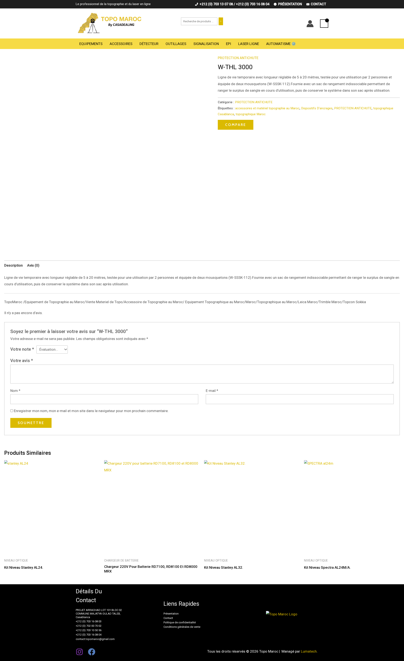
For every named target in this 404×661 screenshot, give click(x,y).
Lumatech (309, 651)
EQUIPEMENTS (90, 44)
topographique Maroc (251, 114)
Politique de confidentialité (179, 622)
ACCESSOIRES (121, 44)
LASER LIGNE (248, 44)
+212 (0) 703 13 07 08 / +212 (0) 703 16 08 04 (234, 4)
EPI (228, 44)
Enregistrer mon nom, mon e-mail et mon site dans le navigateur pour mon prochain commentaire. (91, 411)
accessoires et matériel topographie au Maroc (267, 108)
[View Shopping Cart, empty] (324, 23)
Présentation (171, 613)
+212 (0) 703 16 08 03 (88, 621)
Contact (168, 618)
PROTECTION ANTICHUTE (238, 58)
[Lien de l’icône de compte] (310, 23)
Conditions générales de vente (181, 626)
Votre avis (21, 360)
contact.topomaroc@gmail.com (95, 639)
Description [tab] (13, 265)
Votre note (22, 349)
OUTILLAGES (176, 44)
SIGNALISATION (206, 44)
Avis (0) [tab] (33, 265)
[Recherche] (221, 21)
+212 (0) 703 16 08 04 (88, 634)
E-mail (212, 391)
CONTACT (318, 4)
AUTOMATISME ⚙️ (281, 44)
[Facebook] (91, 652)
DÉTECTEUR (149, 44)
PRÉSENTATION (290, 4)
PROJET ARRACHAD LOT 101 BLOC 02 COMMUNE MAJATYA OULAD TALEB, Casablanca (99, 613)
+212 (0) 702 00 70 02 (88, 625)
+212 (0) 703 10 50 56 (88, 630)
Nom (15, 391)
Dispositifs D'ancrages (316, 108)
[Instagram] (79, 652)
